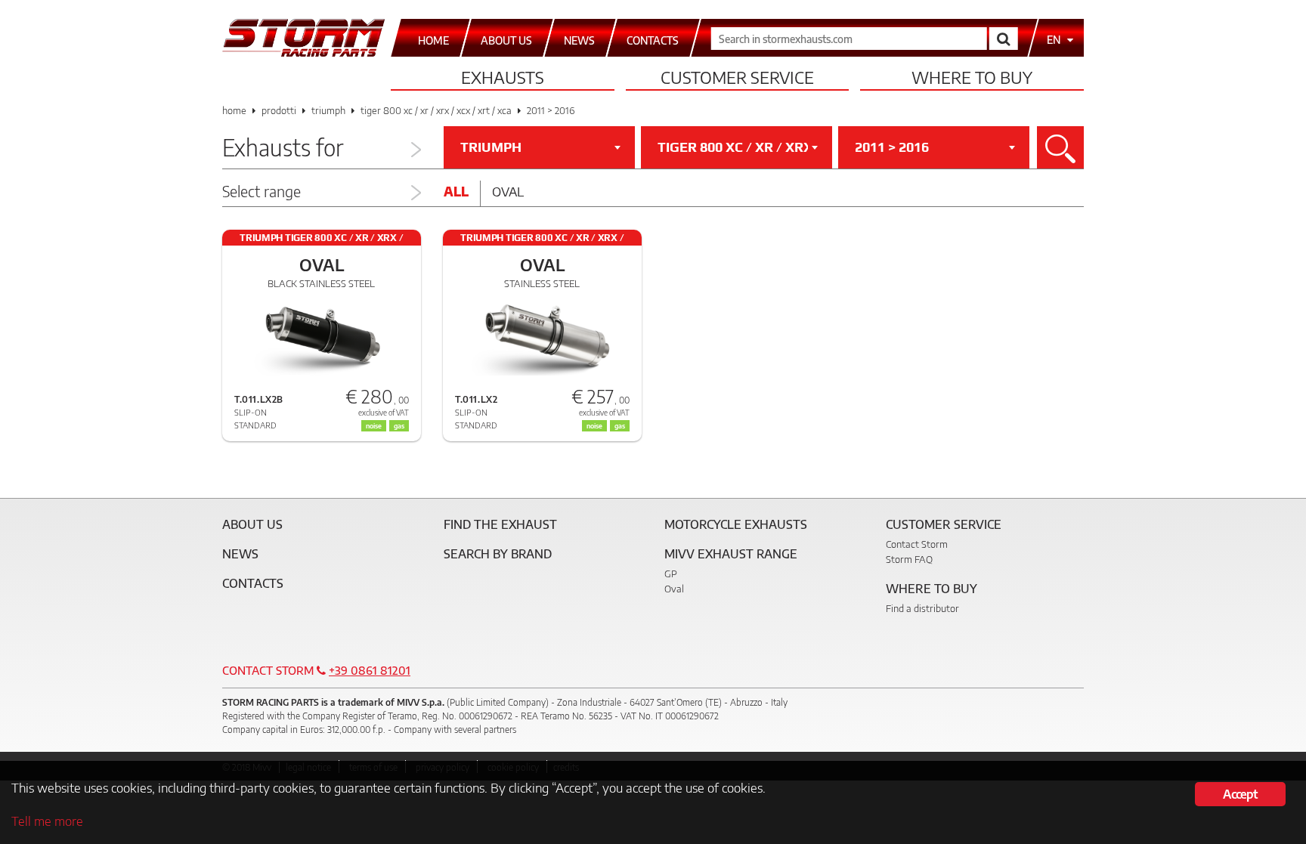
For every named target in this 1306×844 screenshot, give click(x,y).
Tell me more (47, 820)
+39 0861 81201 (369, 670)
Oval (508, 191)
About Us (252, 524)
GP (670, 573)
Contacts (252, 583)
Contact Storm (917, 544)
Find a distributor (922, 608)
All (456, 191)
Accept (1240, 794)
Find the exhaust (500, 524)
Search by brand (498, 553)
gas (619, 426)
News (240, 553)
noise (594, 426)
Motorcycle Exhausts (735, 524)
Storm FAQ (909, 559)
